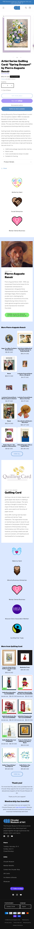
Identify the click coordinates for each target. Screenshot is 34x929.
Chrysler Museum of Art (14, 919)
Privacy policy (8, 922)
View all (17, 454)
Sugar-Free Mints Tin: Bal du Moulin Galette (9, 349)
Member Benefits (8, 865)
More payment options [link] (17, 105)
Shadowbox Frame (25, 667)
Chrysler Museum (8, 861)
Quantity (3, 82)
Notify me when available (17, 109)
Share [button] (5, 168)
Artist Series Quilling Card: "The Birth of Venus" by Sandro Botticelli (25, 350)
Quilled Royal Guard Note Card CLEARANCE (9, 693)
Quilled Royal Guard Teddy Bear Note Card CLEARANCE (24, 693)
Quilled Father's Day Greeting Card (25, 765)
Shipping (3, 79)
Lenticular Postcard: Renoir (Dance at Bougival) (25, 374)
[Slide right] (21, 57)
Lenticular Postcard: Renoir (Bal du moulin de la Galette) (9, 398)
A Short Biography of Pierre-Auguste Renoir (25, 445)
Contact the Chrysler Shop (11, 869)
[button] (3, 8)
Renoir (9, 373)
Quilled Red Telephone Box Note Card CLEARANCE (25, 717)
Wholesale (6, 881)
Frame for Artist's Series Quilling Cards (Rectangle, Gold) (9, 669)
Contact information (18, 925)
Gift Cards (6, 873)
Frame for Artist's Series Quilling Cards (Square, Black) (24, 741)
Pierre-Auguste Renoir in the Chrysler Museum (16, 315)
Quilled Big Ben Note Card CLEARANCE (9, 740)
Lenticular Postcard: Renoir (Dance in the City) (25, 398)
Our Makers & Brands (10, 877)
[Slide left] (13, 57)
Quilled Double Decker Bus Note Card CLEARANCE (9, 717)
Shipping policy (27, 922)
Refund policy (25, 919)
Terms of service (17, 922)
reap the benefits (21, 807)
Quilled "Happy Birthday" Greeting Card (9, 765)
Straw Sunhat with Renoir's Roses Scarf (25, 421)
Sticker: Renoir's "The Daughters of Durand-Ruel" (9, 445)
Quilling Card (5, 73)
